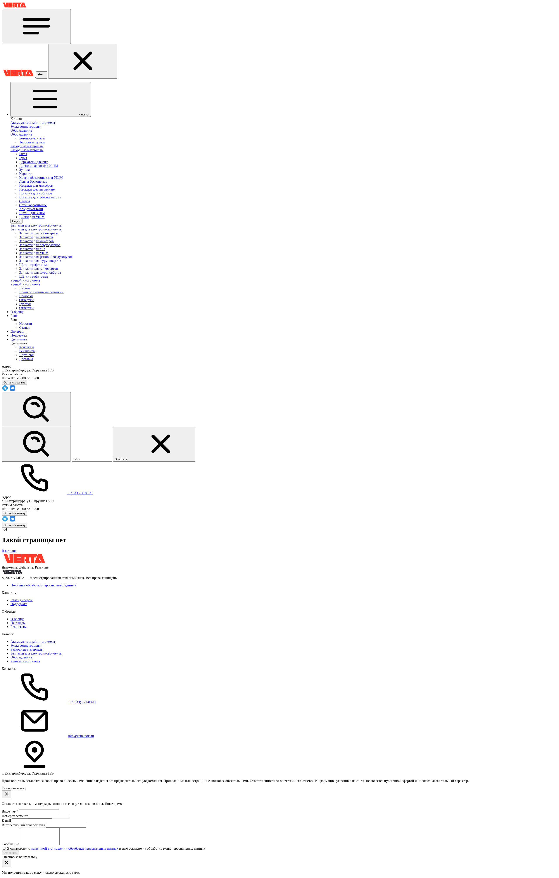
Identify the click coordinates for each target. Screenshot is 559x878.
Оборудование (21, 657)
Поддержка (18, 604)
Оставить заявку (14, 525)
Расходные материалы (26, 649)
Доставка (26, 359)
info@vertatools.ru (81, 736)
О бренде (17, 619)
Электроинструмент (25, 645)
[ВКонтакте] (12, 390)
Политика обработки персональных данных (43, 585)
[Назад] (41, 75)
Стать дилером (21, 600)
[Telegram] (5, 390)
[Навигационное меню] (36, 26)
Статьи (24, 327)
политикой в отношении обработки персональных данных (74, 848)
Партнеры (26, 355)
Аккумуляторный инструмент (32, 641)
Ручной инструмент (25, 661)
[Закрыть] (82, 61)
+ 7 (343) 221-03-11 (82, 702)
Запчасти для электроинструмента (36, 653)
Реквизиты (27, 351)
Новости (25, 323)
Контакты (26, 347)
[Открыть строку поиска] (36, 409)
